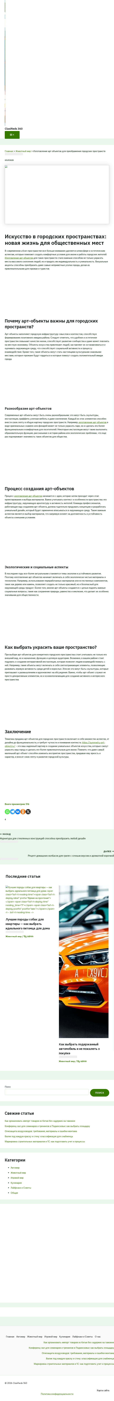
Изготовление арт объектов (19, 258)
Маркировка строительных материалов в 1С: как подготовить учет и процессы (45, 1141)
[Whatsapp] (7, 811)
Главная (10, 1336)
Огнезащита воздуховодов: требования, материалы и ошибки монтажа (41, 1131)
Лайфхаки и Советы (21, 1187)
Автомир (15, 1167)
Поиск (8, 1086)
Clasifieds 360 (14, 128)
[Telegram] (12, 811)
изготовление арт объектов (92, 422)
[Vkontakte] (17, 811)
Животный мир (14, 936)
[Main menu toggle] (12, 135)
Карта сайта (103, 1390)
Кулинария (16, 1182)
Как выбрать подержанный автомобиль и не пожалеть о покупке (79, 1048)
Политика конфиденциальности (57, 1394)
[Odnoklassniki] (23, 811)
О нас (98, 1336)
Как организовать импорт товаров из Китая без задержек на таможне (40, 1120)
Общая (14, 1192)
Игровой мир (17, 1177)
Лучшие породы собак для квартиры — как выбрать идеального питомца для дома (28, 923)
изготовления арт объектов (28, 496)
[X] (28, 811)
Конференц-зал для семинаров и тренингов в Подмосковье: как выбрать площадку (47, 1126)
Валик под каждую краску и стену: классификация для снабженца (39, 1136)
